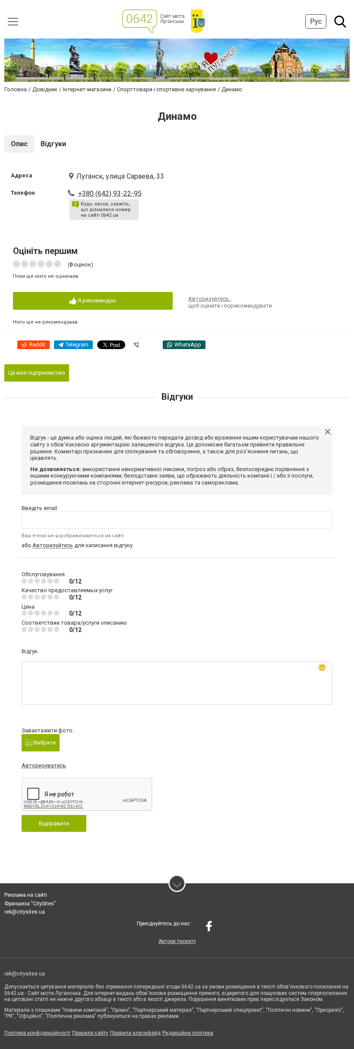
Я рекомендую (96, 300)
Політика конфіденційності (37, 1033)
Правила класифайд (135, 1033)
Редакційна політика (187, 1033)
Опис (19, 144)
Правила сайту (90, 1033)
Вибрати (44, 742)
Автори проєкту (177, 941)
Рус (316, 21)
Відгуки (53, 144)
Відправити (54, 823)
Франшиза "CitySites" (30, 904)
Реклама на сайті (25, 895)
